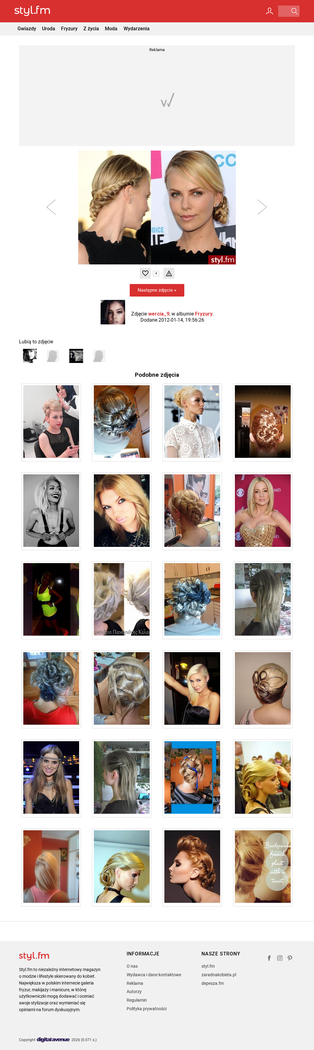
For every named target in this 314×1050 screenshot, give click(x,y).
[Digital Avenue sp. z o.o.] (53, 1040)
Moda (111, 29)
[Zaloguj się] (269, 11)
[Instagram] (280, 958)
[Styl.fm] (38, 11)
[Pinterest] (290, 958)
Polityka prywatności (147, 1008)
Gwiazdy (26, 29)
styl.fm (208, 966)
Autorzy (134, 991)
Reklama (135, 983)
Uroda (48, 29)
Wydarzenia (137, 29)
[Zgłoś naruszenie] (168, 273)
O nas (132, 966)
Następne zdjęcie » (157, 290)
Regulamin (137, 1000)
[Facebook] (269, 958)
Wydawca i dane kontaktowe (154, 974)
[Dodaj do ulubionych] (145, 273)
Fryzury (69, 29)
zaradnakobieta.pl (218, 974)
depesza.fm (212, 983)
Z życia (91, 29)
